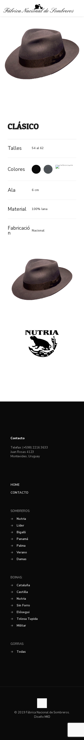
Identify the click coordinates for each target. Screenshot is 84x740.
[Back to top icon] (42, 703)
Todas (21, 652)
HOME (15, 485)
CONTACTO (19, 493)
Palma (21, 546)
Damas (21, 559)
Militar (21, 626)
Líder (20, 526)
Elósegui (23, 612)
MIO (47, 717)
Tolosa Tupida (27, 619)
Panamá (22, 539)
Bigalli (21, 532)
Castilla (22, 592)
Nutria (21, 519)
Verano (22, 552)
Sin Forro (23, 605)
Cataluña (23, 585)
